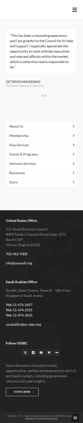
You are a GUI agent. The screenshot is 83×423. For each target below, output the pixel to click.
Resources (17, 173)
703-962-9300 (16, 254)
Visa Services (19, 145)
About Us (16, 126)
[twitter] (25, 352)
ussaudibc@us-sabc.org (23, 324)
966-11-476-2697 (19, 305)
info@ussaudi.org (19, 263)
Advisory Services (22, 163)
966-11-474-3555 (19, 315)
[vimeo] (49, 352)
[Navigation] (74, 9)
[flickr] (56, 352)
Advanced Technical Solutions (41, 418)
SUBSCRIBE (22, 391)
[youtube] (41, 352)
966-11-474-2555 (19, 310)
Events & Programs (23, 154)
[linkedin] (33, 352)
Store (13, 182)
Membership (19, 135)
